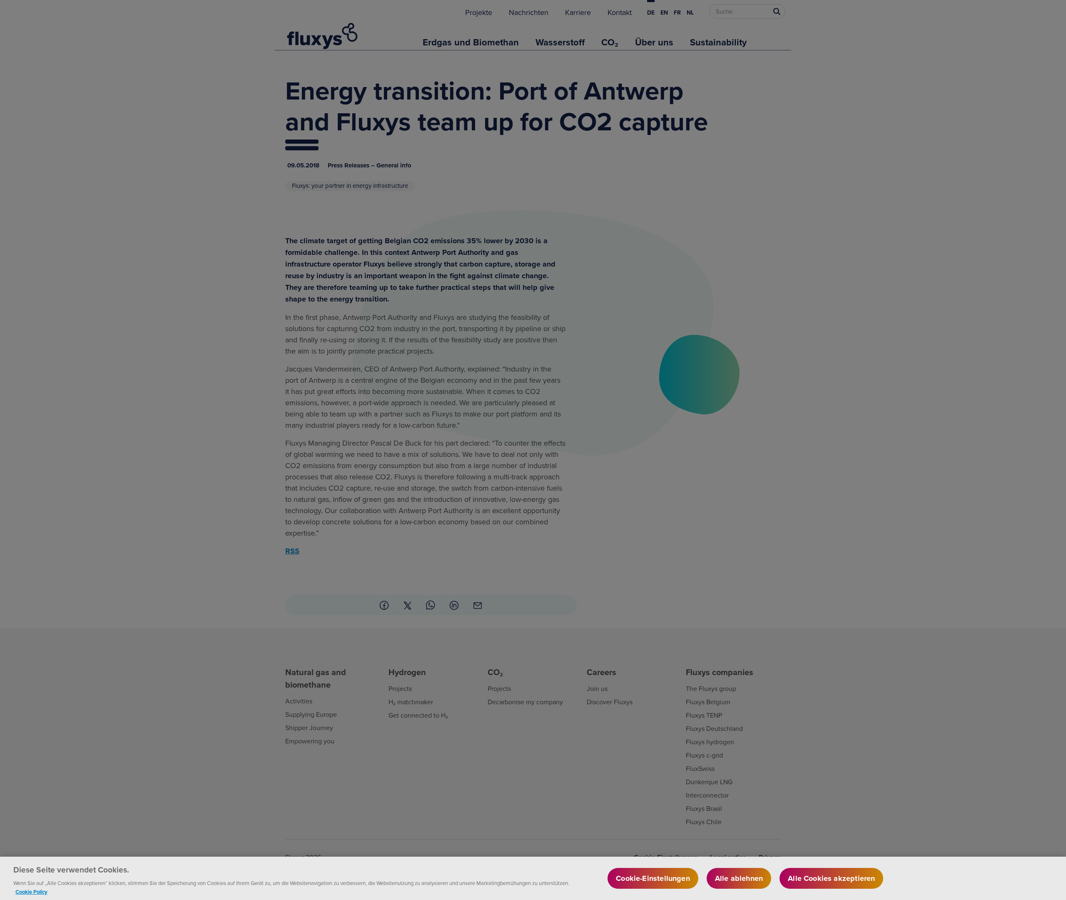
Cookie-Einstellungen (653, 878)
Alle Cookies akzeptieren (831, 878)
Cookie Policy (31, 891)
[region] (533, 878)
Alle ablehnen (739, 878)
